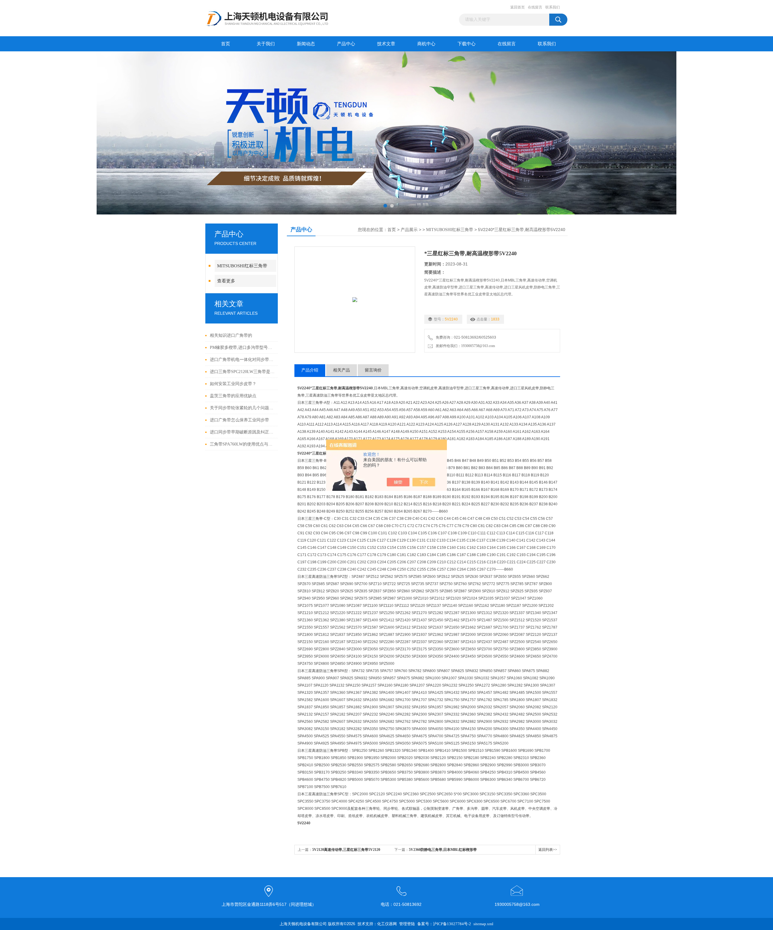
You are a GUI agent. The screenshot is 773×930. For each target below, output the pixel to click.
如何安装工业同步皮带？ (233, 383)
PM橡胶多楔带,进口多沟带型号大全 (242, 347)
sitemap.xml (483, 924)
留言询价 (373, 370)
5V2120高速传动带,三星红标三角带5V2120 (346, 850)
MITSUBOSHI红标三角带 (242, 265)
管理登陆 (407, 924)
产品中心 (346, 43)
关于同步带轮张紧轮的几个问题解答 (242, 408)
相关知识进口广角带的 (231, 335)
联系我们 (552, 7)
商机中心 (426, 43)
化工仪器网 (387, 924)
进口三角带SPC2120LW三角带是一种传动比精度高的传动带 (242, 371)
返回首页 (517, 7)
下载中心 (466, 43)
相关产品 (341, 370)
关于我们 (266, 43)
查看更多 (226, 280)
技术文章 (386, 43)
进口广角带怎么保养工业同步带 (239, 420)
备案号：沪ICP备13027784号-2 (444, 924)
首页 (225, 43)
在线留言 (535, 7)
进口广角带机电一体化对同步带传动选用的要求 (242, 359)
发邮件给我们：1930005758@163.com (464, 346)
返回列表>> (547, 850)
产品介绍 (309, 370)
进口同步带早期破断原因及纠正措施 (242, 432)
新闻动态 (306, 43)
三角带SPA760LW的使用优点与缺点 (242, 444)
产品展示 (409, 229)
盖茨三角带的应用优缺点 (233, 396)
